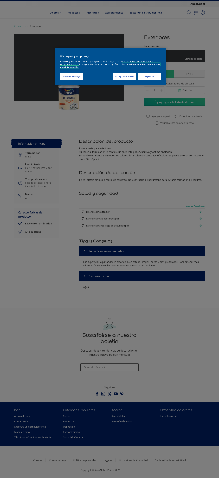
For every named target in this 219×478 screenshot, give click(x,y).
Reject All (149, 76)
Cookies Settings (71, 76)
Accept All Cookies (124, 76)
